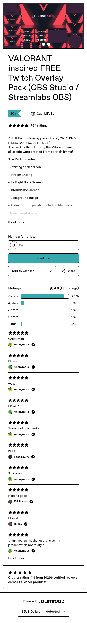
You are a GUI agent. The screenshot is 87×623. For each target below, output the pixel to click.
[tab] (38, 44)
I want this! (43, 258)
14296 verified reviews (60, 577)
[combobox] (32, 271)
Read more (16, 222)
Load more (16, 558)
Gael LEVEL (45, 113)
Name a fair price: (21, 236)
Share (71, 271)
